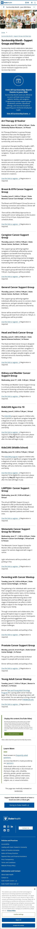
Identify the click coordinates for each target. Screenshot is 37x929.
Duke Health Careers (8, 881)
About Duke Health (7, 874)
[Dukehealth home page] (4, 2)
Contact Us (25, 828)
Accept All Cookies (18, 925)
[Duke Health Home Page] (12, 818)
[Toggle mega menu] (32, 2)
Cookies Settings (18, 914)
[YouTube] (8, 830)
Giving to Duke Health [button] (18, 805)
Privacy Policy (11, 910)
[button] (27, 2)
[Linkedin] (12, 826)
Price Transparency (7, 859)
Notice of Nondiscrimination (10, 850)
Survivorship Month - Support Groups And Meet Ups (16, 36)
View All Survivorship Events (17, 114)
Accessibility (5, 844)
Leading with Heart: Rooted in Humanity (14, 847)
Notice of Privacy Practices (9, 853)
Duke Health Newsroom (8, 884)
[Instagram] (8, 826)
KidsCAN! (7, 416)
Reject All (18, 920)
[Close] (35, 889)
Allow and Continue (14, 734)
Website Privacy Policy (8, 865)
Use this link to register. (9, 178)
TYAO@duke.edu (28, 700)
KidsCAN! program (11, 457)
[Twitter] (5, 830)
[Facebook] (5, 826)
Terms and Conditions (8, 862)
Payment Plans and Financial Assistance (14, 856)
